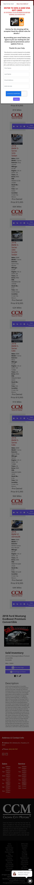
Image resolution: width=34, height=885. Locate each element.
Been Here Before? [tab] (22, 4)
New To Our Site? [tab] (8, 4)
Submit (16, 99)
